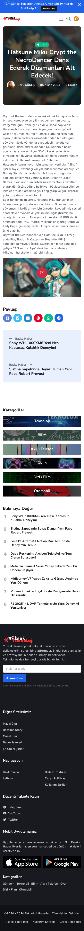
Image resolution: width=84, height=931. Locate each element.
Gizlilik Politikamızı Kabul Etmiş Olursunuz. (44, 685)
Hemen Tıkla (49, 8)
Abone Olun (14, 678)
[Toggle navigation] (61, 18)
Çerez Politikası (55, 778)
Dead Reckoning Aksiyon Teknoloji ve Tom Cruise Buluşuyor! (41, 555)
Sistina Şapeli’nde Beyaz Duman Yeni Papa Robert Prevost (40, 371)
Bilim (42, 434)
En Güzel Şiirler (13, 749)
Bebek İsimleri (12, 742)
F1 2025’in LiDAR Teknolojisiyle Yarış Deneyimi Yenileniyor (45, 606)
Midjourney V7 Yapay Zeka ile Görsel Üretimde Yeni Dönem (44, 581)
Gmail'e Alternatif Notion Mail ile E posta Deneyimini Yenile (40, 543)
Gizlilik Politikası (56, 772)
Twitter (13, 819)
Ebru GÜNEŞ (26, 85)
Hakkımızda (11, 772)
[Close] (79, 4)
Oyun (44, 44)
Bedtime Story (12, 730)
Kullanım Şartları (56, 784)
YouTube (14, 813)
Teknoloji (42, 421)
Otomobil (42, 490)
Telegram (14, 807)
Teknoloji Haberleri (37, 913)
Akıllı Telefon (42, 449)
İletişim (8, 778)
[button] (68, 19)
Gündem (8, 883)
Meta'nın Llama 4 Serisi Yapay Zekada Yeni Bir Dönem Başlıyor (43, 568)
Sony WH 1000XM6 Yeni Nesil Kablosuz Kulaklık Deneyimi (35, 345)
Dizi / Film (42, 476)
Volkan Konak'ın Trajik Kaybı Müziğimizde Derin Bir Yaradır (45, 593)
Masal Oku (10, 723)
